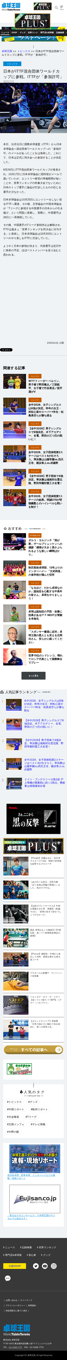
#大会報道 (13, 1116)
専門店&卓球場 (47, 32)
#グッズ (33, 1101)
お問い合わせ (11, 1300)
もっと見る (33, 676)
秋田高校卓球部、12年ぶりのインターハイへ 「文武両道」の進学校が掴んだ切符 (45, 571)
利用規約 (32, 1305)
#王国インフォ (15, 1124)
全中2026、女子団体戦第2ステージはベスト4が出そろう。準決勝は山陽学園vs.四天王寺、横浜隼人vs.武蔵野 (44, 764)
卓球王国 (7, 51)
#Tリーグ (31, 1116)
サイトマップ (26, 1300)
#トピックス (14, 1101)
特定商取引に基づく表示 (16, 1310)
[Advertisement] (33, 303)
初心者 (32, 1255)
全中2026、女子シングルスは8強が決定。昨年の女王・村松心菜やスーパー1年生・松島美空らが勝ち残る (44, 705)
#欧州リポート (39, 1109)
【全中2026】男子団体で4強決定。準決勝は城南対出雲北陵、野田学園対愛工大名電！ (45, 479)
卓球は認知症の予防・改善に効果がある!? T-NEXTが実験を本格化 (45, 615)
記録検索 (60, 32)
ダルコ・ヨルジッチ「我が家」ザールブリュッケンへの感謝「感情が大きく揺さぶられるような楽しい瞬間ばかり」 (45, 547)
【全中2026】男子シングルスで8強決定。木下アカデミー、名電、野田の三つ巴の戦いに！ (44, 723)
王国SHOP (15, 1266)
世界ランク (33, 32)
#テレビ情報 (38, 1124)
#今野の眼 (13, 1131)
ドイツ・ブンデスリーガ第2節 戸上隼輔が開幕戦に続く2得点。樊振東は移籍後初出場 (44, 782)
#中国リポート (15, 1109)
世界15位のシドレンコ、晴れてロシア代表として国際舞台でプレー (45, 659)
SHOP (14, 32)
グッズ (23, 32)
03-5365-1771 (15, 1347)
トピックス (23, 51)
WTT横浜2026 (35, 535)
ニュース (5, 32)
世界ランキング (47, 1247)
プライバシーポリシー (15, 1305)
